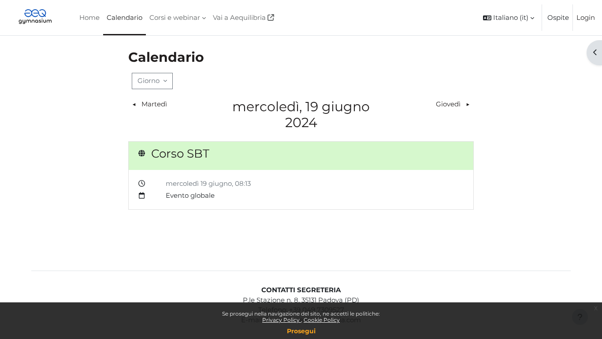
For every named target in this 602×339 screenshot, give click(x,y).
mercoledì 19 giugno (199, 183)
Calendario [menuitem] (124, 17)
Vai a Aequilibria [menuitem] (239, 17)
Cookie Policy (322, 319)
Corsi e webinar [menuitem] (174, 17)
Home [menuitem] (89, 17)
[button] (508, 17)
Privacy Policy (281, 319)
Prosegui (301, 331)
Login (585, 17)
